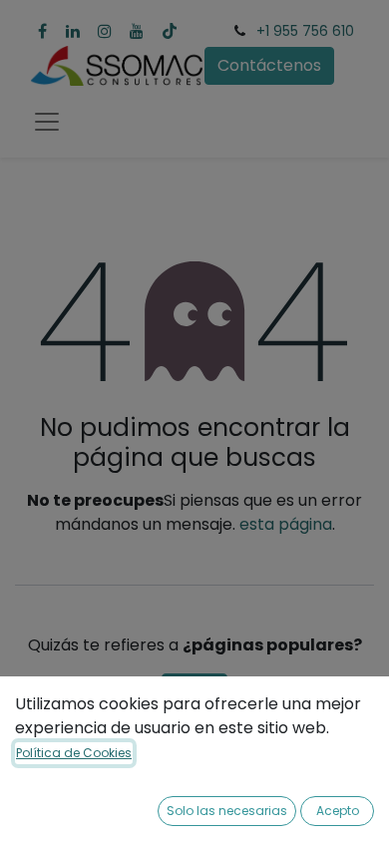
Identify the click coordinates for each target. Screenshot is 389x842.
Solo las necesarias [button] (227, 810)
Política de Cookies (74, 752)
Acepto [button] (337, 810)
